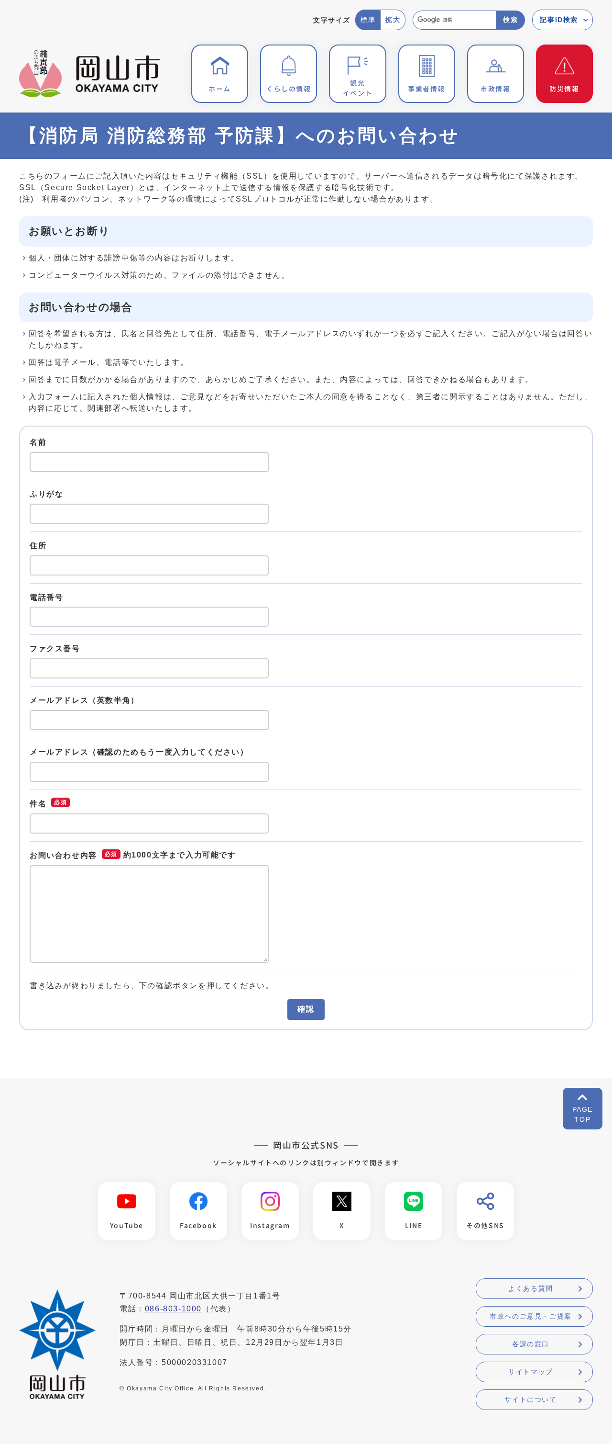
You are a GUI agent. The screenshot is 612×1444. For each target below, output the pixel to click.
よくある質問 (530, 1288)
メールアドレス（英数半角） (84, 700)
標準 (368, 19)
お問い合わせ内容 (63, 855)
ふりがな (46, 494)
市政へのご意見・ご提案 (531, 1316)
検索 (510, 19)
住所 (38, 546)
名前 (38, 442)
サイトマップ (530, 1372)
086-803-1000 (173, 1309)
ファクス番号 (55, 648)
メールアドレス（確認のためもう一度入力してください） (139, 752)
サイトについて (530, 1399)
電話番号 (46, 597)
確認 (305, 1009)
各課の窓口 (530, 1344)
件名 (38, 803)
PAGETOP (582, 1114)
